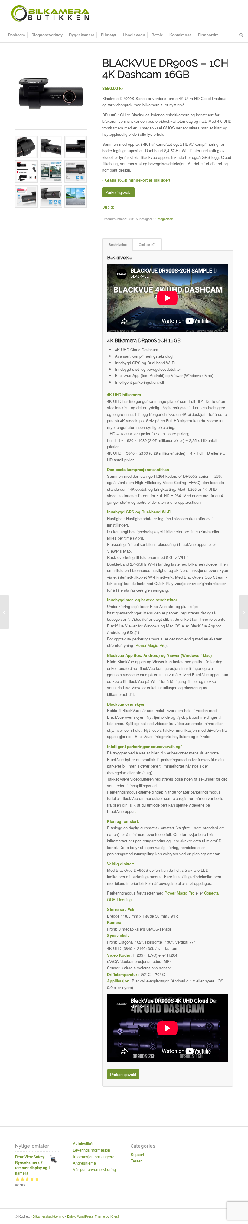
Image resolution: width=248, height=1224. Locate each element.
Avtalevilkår (83, 1143)
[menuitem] (16, 34)
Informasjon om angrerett (95, 1156)
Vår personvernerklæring (94, 1169)
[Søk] (239, 34)
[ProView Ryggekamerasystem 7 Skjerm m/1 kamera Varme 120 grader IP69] (243, 612)
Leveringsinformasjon (91, 1150)
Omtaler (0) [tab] (147, 244)
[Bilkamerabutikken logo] (50, 13)
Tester (136, 1161)
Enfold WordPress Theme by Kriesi (93, 1216)
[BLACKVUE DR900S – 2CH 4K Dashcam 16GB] (4, 612)
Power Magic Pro (150, 645)
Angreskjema (84, 1163)
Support (137, 1154)
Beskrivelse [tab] (118, 244)
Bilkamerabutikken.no (48, 1216)
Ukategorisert (163, 218)
